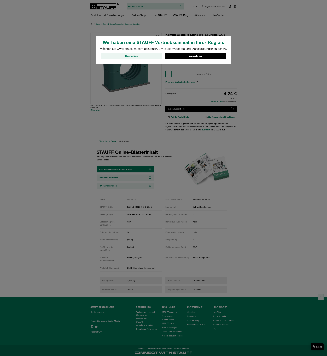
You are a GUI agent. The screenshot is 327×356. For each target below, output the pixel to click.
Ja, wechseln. (195, 56)
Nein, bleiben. (131, 56)
